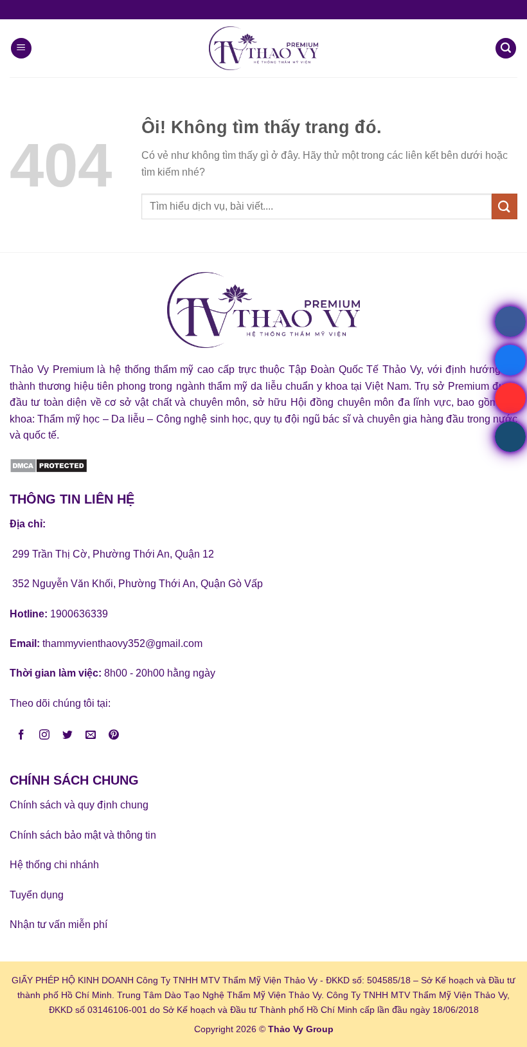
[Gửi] (504, 206)
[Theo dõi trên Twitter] (67, 735)
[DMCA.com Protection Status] (48, 465)
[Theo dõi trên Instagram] (44, 735)
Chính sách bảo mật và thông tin (83, 835)
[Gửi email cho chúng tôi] (91, 735)
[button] (21, 48)
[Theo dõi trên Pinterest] (114, 735)
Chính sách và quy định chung (79, 804)
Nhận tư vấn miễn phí (58, 924)
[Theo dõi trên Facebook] (21, 735)
